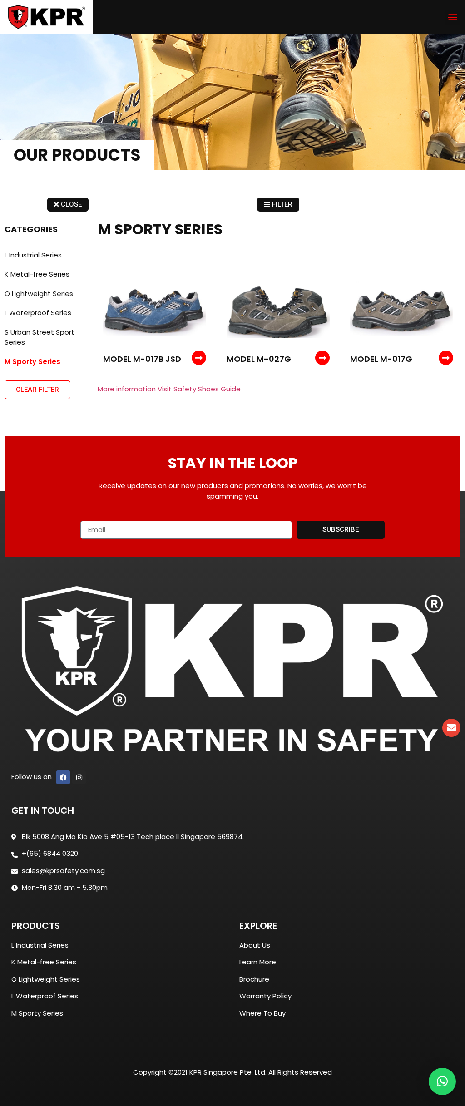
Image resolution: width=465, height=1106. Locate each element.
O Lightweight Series (39, 293)
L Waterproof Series (38, 312)
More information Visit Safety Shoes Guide (169, 389)
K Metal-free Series (37, 274)
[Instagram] (79, 777)
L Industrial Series (33, 255)
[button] (452, 17)
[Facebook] (63, 777)
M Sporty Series (32, 361)
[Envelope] (451, 728)
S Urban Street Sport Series (39, 337)
